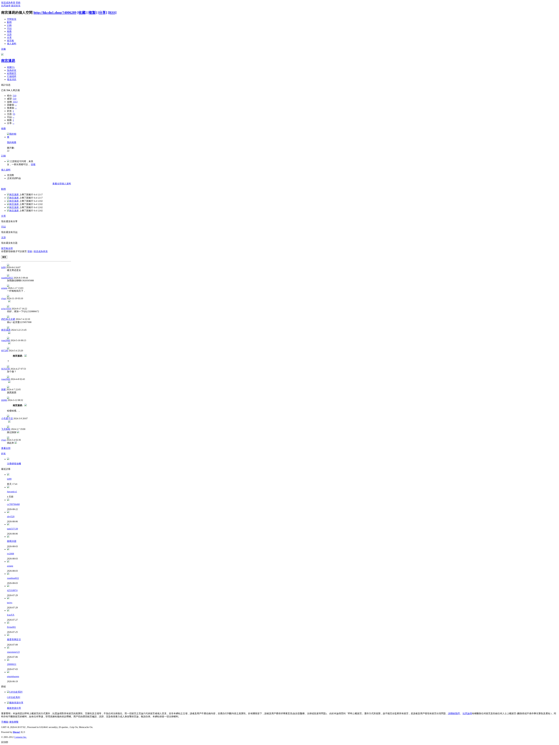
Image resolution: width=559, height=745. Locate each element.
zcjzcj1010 (6, 308)
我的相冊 (11, 142)
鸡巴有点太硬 (8, 319)
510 (14, 95)
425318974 (12, 590)
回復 (33, 164)
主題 (9, 34)
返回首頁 (15, 5)
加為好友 (11, 70)
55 (14, 114)
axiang (4, 288)
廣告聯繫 (13, 722)
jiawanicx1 (12, 491)
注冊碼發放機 (14, 463)
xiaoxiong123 (13, 652)
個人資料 (11, 43)
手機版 (4, 722)
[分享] (102, 12)
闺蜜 (3, 389)
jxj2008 (10, 553)
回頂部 (4, 742)
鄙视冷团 (11, 541)
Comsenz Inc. (20, 737)
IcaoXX (10, 615)
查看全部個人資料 (61, 183)
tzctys (9, 602)
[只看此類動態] (8, 194)
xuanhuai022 (7, 277)
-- (16, 105)
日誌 (9, 28)
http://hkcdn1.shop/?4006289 (54, 12)
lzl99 (3, 267)
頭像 (3, 49)
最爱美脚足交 (14, 639)
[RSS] (112, 12)
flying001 (11, 627)
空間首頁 (11, 19)
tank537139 (12, 529)
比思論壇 (5, 5)
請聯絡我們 (454, 713)
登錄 (18, 2)
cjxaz (3, 298)
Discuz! (16, 732)
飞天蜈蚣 (5, 429)
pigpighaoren (13, 676)
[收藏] (82, 12)
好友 (3, 453)
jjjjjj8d (4, 400)
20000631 (11, 664)
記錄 (9, 25)
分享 (9, 37)
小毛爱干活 (7, 418)
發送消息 (11, 79)
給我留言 (11, 73)
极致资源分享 (14, 708)
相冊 (9, 31)
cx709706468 (13, 504)
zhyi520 (10, 516)
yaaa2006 (5, 340)
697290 (4, 350)
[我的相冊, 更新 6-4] (12, 137)
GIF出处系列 (13, 697)
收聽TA (11, 67)
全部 (10, 248)
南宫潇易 (8, 60)
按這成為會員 (8, 2)
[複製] (92, 12)
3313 (15, 102)
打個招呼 (11, 76)
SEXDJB (5, 369)
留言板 (10, 40)
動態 (9, 22)
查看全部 (5, 448)
